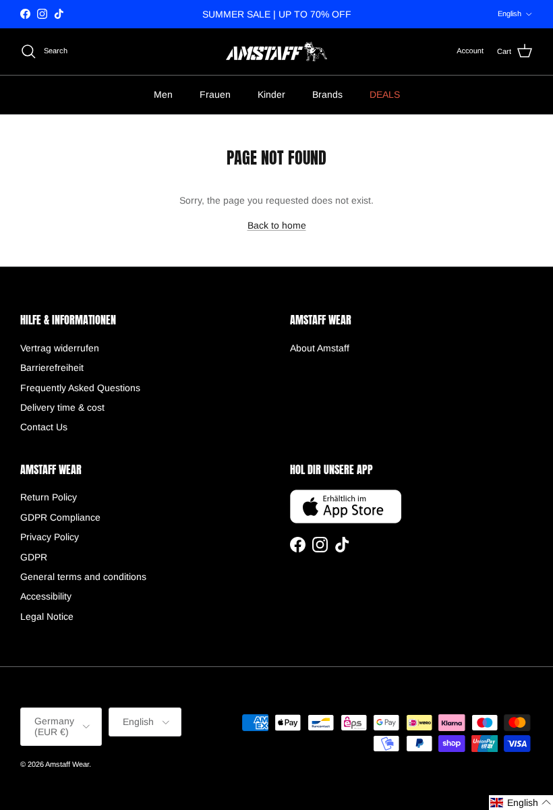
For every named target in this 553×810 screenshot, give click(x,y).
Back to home (277, 225)
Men (163, 94)
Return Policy (48, 497)
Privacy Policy (49, 536)
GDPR (33, 557)
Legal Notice (47, 616)
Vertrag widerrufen (59, 348)
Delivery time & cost (62, 407)
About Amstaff (319, 348)
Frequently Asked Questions (80, 387)
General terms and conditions (83, 576)
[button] (521, 802)
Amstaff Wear (67, 764)
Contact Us (43, 427)
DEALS (385, 94)
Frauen (215, 94)
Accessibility (45, 596)
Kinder (271, 94)
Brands (327, 94)
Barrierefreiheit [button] (52, 367)
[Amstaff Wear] (276, 51)
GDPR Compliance (60, 517)
